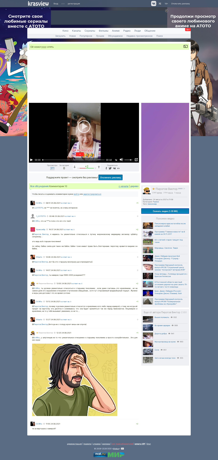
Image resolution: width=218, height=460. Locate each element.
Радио (127, 30)
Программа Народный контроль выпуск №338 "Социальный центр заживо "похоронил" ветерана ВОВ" (170, 267)
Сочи (157, 350)
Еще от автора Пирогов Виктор (165, 312)
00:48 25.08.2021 (56, 216)
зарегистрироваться (92, 194)
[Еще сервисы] (118, 168)
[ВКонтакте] (114, 168)
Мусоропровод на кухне (165, 342)
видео (159, 193)
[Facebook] (106, 168)
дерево (134, 186)
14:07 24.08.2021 (53, 270)
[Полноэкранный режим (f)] (136, 160)
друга (178, 193)
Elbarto (39, 257)
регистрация (74, 3)
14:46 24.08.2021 (53, 257)
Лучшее (100, 36)
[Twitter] (110, 168)
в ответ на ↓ (66, 203)
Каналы (76, 30)
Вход (56, 3)
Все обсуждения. (39, 186)
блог (149, 444)
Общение (149, 30)
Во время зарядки (162, 325)
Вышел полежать (162, 317)
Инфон (116, 448)
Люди (137, 30)
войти (76, 194)
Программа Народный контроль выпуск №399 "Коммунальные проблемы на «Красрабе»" (169, 301)
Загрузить (60, 36)
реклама (106, 444)
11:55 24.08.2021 (53, 424)
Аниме (116, 30)
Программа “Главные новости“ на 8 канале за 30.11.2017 (170, 233)
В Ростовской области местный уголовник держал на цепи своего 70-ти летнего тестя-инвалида (171, 284)
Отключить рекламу (180, 3)
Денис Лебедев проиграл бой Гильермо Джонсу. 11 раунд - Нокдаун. (167, 258)
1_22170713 (38, 208)
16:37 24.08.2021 (56, 229)
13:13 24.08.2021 (53, 301)
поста (170, 193)
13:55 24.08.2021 (63, 283)
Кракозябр (40, 229)
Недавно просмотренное (140, 36)
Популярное (86, 36)
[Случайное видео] (159, 3)
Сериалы (90, 30)
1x (116, 159)
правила (87, 444)
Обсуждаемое (115, 36)
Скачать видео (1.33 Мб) (165, 211)
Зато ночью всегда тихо (165, 358)
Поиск (159, 36)
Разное (156, 202)
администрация (74, 444)
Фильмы (103, 30)
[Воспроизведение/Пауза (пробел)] (31, 160)
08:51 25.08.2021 (53, 203)
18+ (166, 3)
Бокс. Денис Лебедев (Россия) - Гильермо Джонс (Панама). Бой (168, 292)
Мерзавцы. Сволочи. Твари (166, 248)
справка (97, 444)
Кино (65, 30)
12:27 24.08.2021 (53, 319)
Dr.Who (39, 203)
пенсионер (152, 204)
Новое (72, 36)
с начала (123, 186)
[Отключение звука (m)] (121, 160)
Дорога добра (161, 333)
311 (52, 168)
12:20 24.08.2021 (63, 333)
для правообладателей (122, 444)
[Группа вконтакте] (153, 5)
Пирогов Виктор (165, 189)
